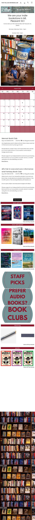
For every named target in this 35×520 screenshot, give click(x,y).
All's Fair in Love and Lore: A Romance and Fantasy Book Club (17, 170)
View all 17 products (28, 367)
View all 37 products (28, 269)
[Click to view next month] (32, 88)
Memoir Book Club (9, 138)
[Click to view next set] (32, 213)
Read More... (5, 161)
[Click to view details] (6, 212)
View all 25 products (28, 222)
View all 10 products (28, 344)
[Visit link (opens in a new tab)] (17, 280)
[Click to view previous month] (2, 88)
